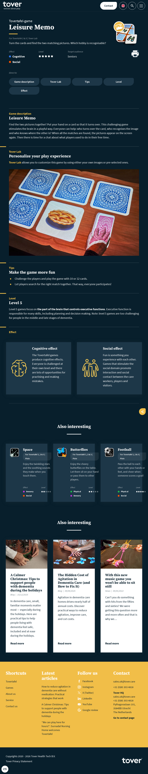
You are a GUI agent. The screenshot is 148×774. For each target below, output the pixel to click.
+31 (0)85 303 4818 (123, 687)
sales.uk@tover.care (124, 681)
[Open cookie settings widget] (4, 769)
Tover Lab (15, 162)
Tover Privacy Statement (19, 761)
